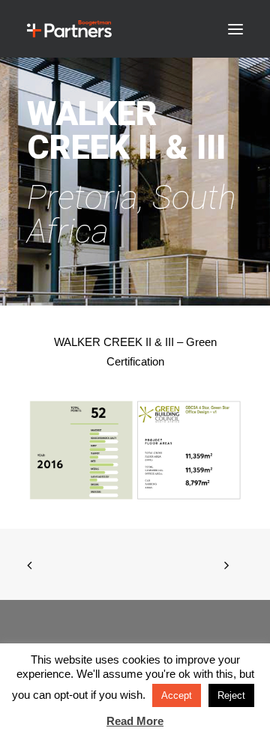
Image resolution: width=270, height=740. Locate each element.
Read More (135, 721)
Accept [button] (176, 695)
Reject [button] (231, 695)
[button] (235, 29)
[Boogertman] (69, 28)
